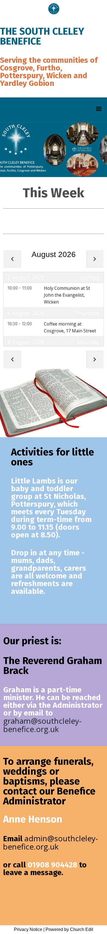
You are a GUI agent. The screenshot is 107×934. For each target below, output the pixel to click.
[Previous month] (12, 259)
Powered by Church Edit (69, 929)
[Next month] (95, 259)
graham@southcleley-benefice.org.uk (42, 724)
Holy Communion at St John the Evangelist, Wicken (67, 295)
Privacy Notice (28, 929)
